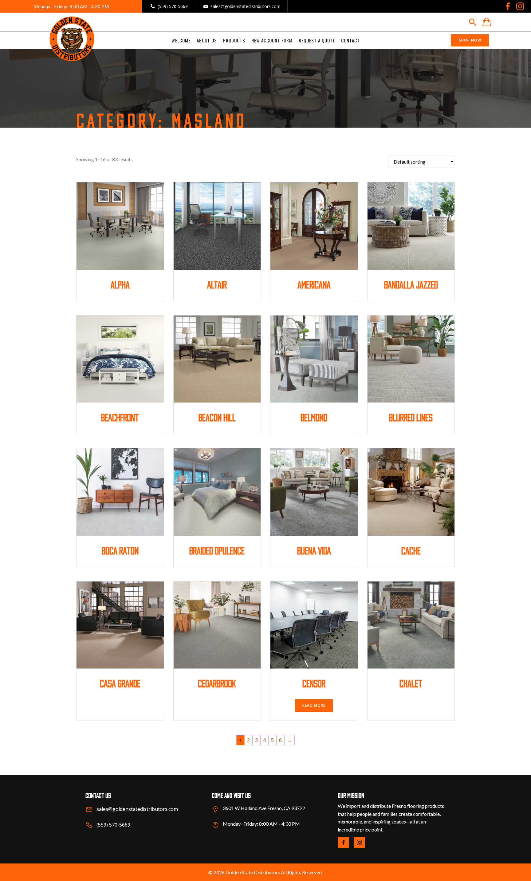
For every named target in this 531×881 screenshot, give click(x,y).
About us (207, 40)
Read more (313, 705)
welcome (181, 40)
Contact (350, 40)
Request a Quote (317, 40)
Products (234, 40)
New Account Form (272, 40)
